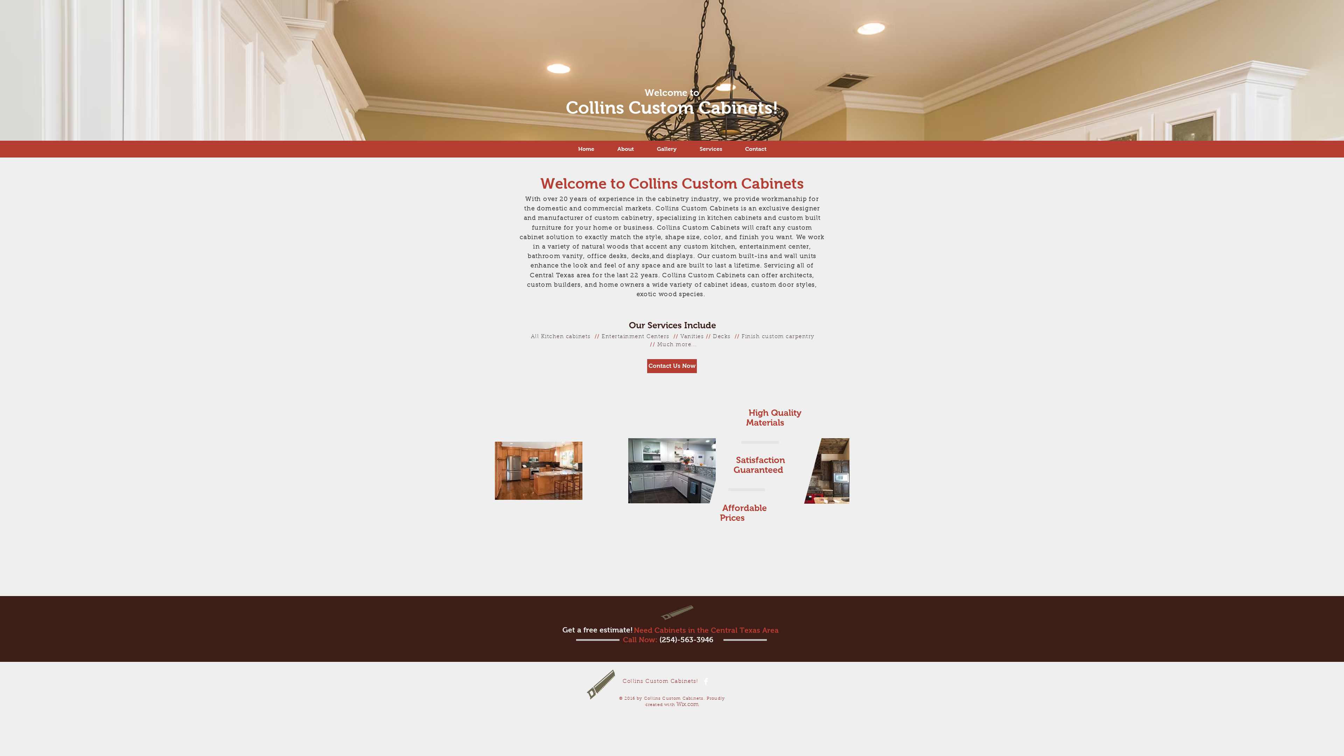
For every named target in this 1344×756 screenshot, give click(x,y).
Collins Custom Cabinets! (672, 107)
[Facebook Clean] (705, 681)
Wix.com (688, 704)
